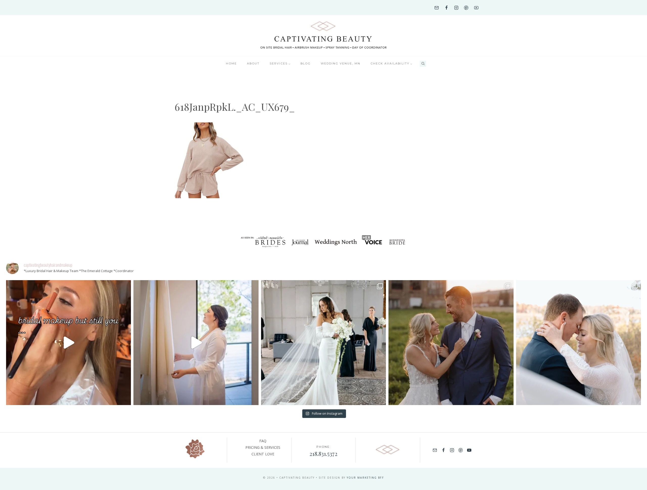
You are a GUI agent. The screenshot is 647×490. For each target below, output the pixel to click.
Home (231, 63)
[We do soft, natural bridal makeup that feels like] (578, 342)
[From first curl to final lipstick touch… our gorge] (450, 342)
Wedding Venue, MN (340, 63)
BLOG (306, 63)
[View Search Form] (423, 64)
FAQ (262, 440)
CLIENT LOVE (262, 454)
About (253, 63)
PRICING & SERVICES (262, 447)
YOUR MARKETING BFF (365, 477)
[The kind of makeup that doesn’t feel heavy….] (68, 342)
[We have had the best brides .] (195, 342)
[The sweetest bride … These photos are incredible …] (323, 342)
